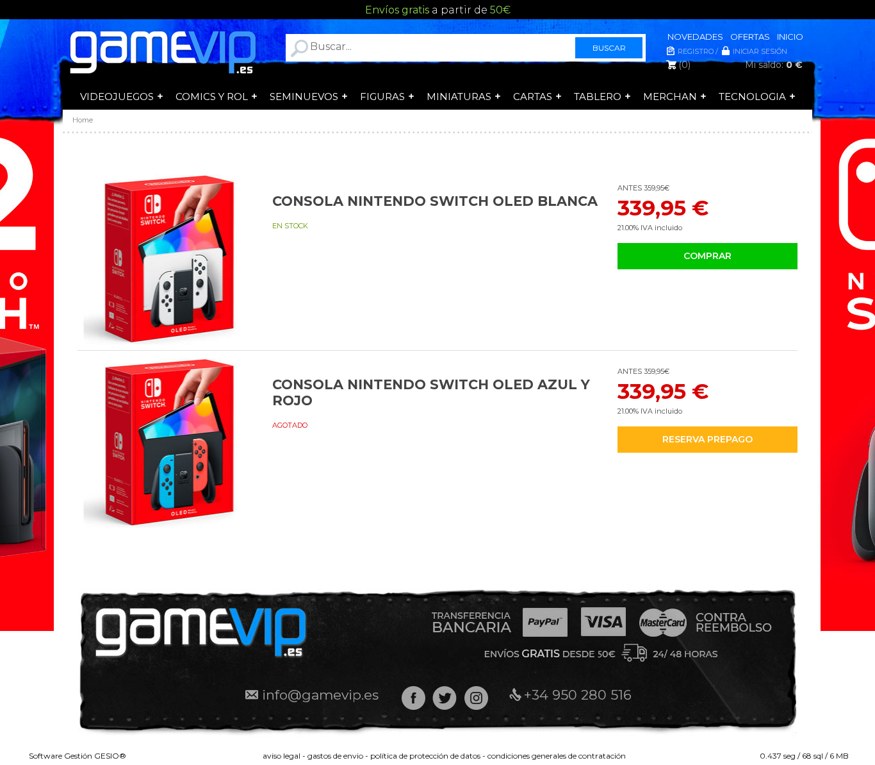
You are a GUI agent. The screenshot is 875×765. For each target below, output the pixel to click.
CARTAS (532, 96)
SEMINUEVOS (304, 96)
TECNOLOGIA (752, 96)
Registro (696, 51)
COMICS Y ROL (212, 96)
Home (82, 119)
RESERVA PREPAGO (707, 439)
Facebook (413, 697)
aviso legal (281, 756)
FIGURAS (382, 96)
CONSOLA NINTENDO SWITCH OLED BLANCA (435, 201)
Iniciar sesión (760, 51)
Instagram (476, 697)
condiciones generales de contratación (556, 756)
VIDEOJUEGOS (117, 96)
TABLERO (597, 96)
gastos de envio (335, 756)
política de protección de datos (425, 756)
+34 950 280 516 (578, 695)
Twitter (444, 697)
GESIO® (110, 756)
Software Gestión (60, 756)
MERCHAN (670, 96)
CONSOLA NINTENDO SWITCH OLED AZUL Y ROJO (431, 392)
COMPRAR (707, 256)
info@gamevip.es (320, 695)
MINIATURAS (459, 96)
